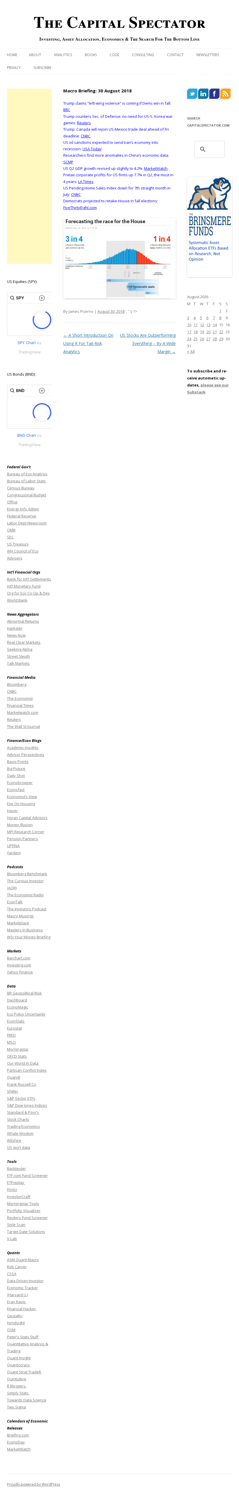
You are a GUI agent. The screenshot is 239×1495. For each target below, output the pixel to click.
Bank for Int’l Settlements (29, 579)
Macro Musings (20, 916)
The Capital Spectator (119, 21)
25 (196, 338)
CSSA (11, 1273)
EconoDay (16, 1442)
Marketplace (18, 923)
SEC (10, 537)
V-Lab (12, 1238)
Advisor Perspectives (25, 754)
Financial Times (20, 705)
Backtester (16, 1168)
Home (12, 54)
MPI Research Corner (25, 831)
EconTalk (15, 901)
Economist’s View (22, 796)
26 (202, 338)
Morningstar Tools (23, 1203)
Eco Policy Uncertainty (26, 1014)
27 (208, 338)
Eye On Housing (21, 803)
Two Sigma (16, 1407)
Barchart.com (18, 958)
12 (202, 324)
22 (221, 331)
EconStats (15, 1021)
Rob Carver (17, 1266)
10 (189, 324)
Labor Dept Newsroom (27, 523)
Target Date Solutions (26, 1231)
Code (114, 54)
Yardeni (14, 852)
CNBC (85, 136)
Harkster (14, 628)
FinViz (12, 1189)
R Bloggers (17, 1386)
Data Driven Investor (25, 1280)
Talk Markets (18, 663)
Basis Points (18, 761)
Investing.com (19, 965)
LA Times (86, 181)
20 (208, 331)
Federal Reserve (21, 516)
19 (202, 331)
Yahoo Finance (20, 972)
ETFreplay (16, 1182)
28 (215, 338)
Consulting (143, 54)
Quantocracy (19, 1365)
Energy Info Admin (23, 509)
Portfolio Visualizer (24, 1210)
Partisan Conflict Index (27, 1070)
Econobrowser (20, 782)
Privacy (14, 67)
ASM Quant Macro (23, 1259)
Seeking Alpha (19, 649)
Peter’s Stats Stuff (22, 1336)
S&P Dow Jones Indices (27, 1105)
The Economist (20, 698)
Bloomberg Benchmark (27, 873)
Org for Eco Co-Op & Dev (28, 593)
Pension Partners (22, 838)
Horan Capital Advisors (27, 817)
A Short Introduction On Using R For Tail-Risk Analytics (88, 343)
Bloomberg (16, 684)
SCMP (68, 162)
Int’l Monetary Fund (24, 586)
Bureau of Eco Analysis (27, 474)
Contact (175, 54)
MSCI (11, 1042)
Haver (12, 810)
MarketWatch (156, 168)
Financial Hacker (22, 1308)
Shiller (12, 1091)
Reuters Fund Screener (27, 1217)
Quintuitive (16, 1379)
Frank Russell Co (21, 1084)
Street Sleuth (18, 656)
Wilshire (14, 1140)
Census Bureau (20, 488)
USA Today (92, 148)
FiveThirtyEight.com (80, 207)
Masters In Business (25, 930)
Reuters (84, 122)
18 (196, 331)
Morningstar (18, 1049)
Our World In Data (22, 1063)
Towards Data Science (26, 1400)
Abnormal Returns (23, 621)
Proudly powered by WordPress (33, 1484)
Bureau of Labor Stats (26, 481)
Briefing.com (18, 1435)
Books (91, 54)
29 (221, 338)
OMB (11, 530)
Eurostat (14, 1028)
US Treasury (18, 544)
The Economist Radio (25, 894)
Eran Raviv (17, 1301)
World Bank (17, 600)
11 (196, 324)
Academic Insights (22, 747)
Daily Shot (16, 775)
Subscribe (42, 67)
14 (215, 324)
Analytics (63, 54)
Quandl (13, 1077)
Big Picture (16, 768)
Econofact (15, 789)
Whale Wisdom (20, 1133)
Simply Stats (18, 1393)
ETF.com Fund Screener (27, 1175)
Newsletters (207, 54)
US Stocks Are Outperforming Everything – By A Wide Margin (148, 343)
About (35, 54)
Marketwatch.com (22, 712)
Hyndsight (16, 1322)
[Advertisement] (29, 176)
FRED (11, 1035)
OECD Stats (17, 1056)
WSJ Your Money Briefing (28, 937)
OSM (11, 1329)
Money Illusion (20, 824)
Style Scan (16, 1224)
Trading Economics (23, 1126)
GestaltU (14, 1315)
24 (189, 338)
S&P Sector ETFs (21, 1098)
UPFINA (13, 845)
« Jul (191, 351)
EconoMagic (17, 1007)
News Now (16, 635)
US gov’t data (18, 1147)
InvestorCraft (18, 1196)
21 (215, 331)
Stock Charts (18, 1119)
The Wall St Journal (23, 726)
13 (208, 324)
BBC (66, 109)
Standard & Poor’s (23, 1112)
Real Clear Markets (24, 642)
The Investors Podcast (26, 908)
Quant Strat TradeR (24, 1372)
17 (189, 331)
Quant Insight (19, 1358)
